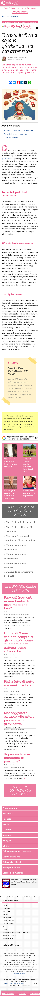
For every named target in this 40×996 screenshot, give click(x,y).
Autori (5, 926)
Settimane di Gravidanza (27, 8)
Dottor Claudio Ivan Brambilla (14, 730)
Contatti (6, 905)
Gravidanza (8, 813)
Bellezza (18, 16)
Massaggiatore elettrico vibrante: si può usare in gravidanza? (19, 718)
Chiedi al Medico (9, 8)
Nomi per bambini (11, 867)
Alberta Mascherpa (20, 57)
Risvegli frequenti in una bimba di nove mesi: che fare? (18, 603)
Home (4, 16)
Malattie (7, 829)
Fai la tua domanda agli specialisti (20, 790)
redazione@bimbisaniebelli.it (15, 983)
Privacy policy (8, 917)
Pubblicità (6, 911)
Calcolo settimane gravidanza (17, 851)
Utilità (6, 845)
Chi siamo (6, 908)
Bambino (7, 824)
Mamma (11, 16)
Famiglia (7, 840)
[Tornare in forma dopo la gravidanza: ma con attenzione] (20, 104)
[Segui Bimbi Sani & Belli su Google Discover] (20, 25)
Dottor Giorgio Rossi (11, 657)
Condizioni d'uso (8, 920)
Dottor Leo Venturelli (12, 691)
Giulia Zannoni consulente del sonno (17, 614)
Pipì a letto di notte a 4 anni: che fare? (19, 683)
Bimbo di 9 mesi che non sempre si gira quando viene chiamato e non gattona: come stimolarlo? (18, 642)
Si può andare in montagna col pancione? (17, 758)
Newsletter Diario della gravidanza (15, 932)
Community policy (9, 923)
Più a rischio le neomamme (15, 134)
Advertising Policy (9, 935)
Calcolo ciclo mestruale (14, 872)
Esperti (5, 929)
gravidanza (6, 158)
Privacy (5, 914)
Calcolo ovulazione (11, 856)
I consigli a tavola (11, 137)
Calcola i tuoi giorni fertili (21, 522)
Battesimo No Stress (20, 12)
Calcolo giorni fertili (12, 862)
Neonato (7, 818)
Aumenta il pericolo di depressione (18, 130)
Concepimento (10, 808)
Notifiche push (8, 938)
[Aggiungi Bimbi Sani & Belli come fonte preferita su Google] (20, 437)
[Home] (15, 3)
